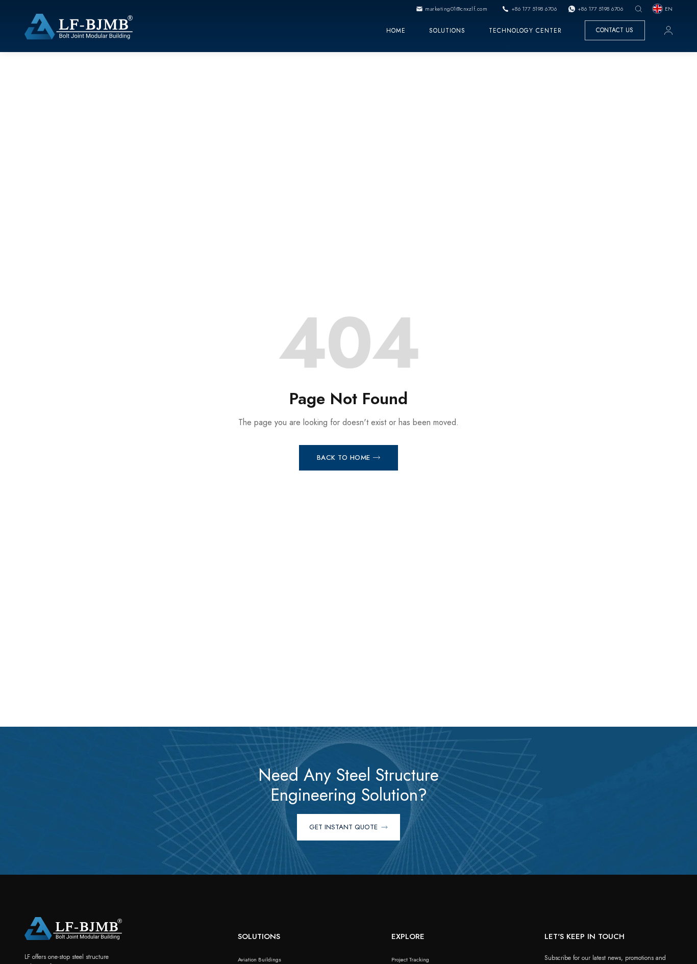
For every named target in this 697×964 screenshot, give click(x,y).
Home (396, 30)
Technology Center (525, 30)
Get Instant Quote (343, 827)
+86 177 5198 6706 (534, 8)
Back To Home (343, 457)
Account (668, 30)
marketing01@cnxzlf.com (456, 8)
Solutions (447, 30)
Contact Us (614, 30)
